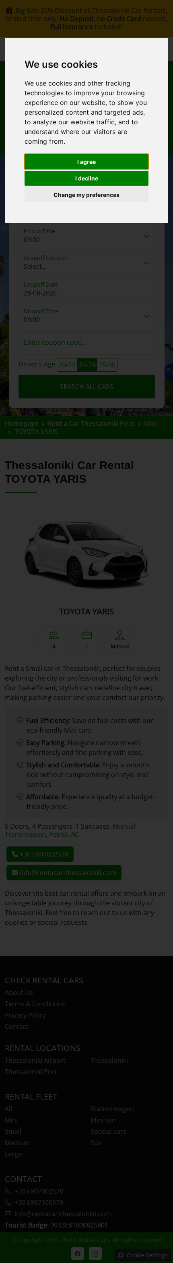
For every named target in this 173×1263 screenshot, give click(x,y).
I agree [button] (86, 161)
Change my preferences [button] (86, 194)
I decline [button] (86, 178)
